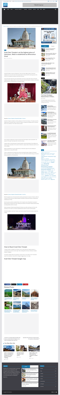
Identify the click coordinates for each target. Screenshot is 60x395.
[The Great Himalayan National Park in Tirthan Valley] (49, 87)
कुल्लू (52, 179)
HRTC (52, 169)
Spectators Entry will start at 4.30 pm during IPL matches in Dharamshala (31, 338)
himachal (46, 164)
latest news (50, 171)
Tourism (25, 9)
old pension (42, 173)
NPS (55, 172)
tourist (45, 176)
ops (51, 173)
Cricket (41, 378)
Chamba (41, 373)
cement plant (43, 154)
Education (42, 386)
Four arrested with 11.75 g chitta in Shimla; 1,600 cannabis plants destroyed (50, 58)
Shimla (47, 175)
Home (8, 9)
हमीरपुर (54, 179)
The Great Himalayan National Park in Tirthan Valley (47, 95)
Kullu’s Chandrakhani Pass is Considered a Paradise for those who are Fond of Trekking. (8, 355)
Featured (30, 9)
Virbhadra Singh (44, 178)
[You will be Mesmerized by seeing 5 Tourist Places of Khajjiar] (44, 136)
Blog (38, 9)
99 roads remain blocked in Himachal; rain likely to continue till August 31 (50, 49)
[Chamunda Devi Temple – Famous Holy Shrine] (44, 128)
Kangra (42, 171)
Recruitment (51, 174)
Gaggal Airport (49, 162)
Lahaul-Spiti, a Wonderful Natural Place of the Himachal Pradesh (51, 141)
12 (55, 373)
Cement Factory (52, 153)
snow (50, 175)
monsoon (49, 172)
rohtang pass (43, 175)
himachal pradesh (46, 167)
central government (48, 154)
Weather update (44, 179)
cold (44, 158)
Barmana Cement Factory (45, 153)
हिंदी (40, 9)
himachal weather (46, 169)
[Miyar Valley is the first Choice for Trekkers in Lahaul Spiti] (34, 346)
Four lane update (43, 162)
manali (42, 172)
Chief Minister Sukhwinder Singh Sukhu (48, 157)
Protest (42, 174)
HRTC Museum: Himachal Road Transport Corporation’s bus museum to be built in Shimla (51, 120)
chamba (53, 154)
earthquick (42, 383)
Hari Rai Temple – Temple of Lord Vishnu (20, 354)
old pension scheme (47, 173)
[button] (12, 9)
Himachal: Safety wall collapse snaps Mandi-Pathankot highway (47, 63)
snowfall (54, 175)
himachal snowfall (44, 168)
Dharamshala (52, 159)
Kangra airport (46, 171)
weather (50, 178)
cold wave (47, 158)
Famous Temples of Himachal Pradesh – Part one (16, 118)
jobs (54, 169)
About (44, 9)
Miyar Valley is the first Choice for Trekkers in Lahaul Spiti (33, 354)
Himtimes (11, 58)
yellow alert (49, 179)
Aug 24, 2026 (48, 55)
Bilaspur (41, 368)
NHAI (54, 172)
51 (55, 386)
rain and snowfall (46, 174)
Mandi (46, 172)
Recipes (34, 9)
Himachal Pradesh (18, 9)
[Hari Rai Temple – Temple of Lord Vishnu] (21, 346)
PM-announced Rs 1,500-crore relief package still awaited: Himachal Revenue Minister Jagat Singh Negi (51, 54)
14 (55, 376)
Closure (42, 158)
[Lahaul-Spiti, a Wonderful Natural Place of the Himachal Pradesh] (44, 143)
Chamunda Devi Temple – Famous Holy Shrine (51, 126)
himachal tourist (50, 168)
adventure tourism (47, 152)
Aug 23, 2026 (43, 65)
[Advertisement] (30, 17)
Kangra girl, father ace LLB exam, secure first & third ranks (50, 73)
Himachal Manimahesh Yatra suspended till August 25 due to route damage (51, 68)
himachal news (44, 165)
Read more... (5, 377)
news (52, 172)
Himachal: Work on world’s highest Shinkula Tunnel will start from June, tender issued (51, 112)
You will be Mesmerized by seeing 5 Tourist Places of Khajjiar (52, 134)
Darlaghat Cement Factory (45, 159)
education (46, 160)
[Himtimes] (4, 9)
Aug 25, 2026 (48, 51)
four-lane (50, 160)
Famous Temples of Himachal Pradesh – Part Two (17, 194)
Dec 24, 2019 (43, 98)
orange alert (53, 173)
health (52, 162)
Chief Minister (43, 155)
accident (42, 152)
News (11, 9)
